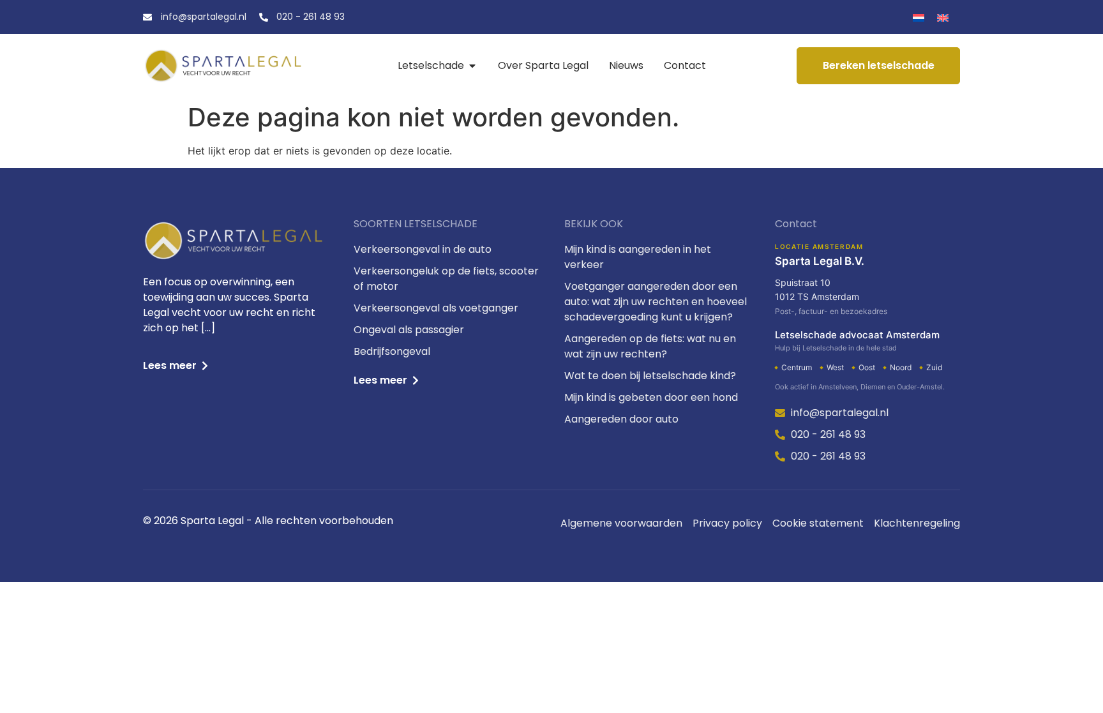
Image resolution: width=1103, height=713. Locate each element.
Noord (901, 367)
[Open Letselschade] (472, 65)
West (835, 367)
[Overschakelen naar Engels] (943, 17)
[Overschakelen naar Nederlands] (918, 17)
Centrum (796, 367)
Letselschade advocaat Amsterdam (857, 340)
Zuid (934, 367)
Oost (867, 367)
